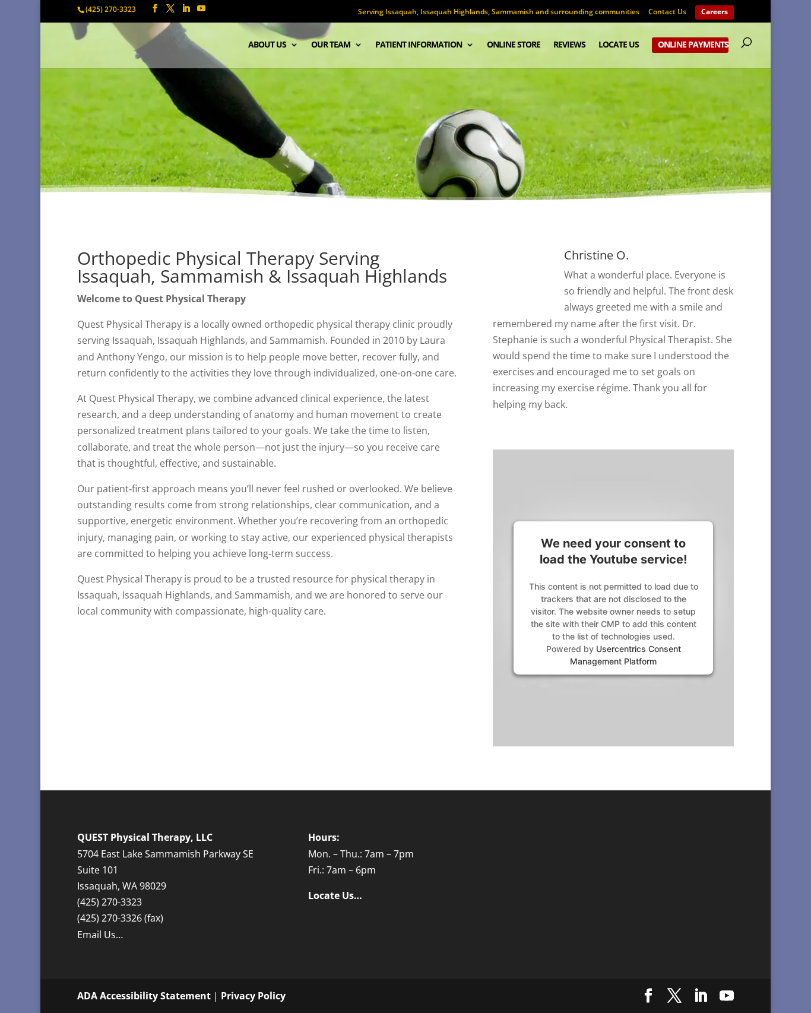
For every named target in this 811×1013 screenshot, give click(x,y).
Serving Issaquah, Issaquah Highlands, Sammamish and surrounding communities (498, 12)
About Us (267, 45)
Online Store (513, 45)
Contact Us (667, 12)
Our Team (330, 45)
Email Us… (100, 934)
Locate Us (618, 45)
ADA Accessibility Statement (144, 995)
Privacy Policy (253, 995)
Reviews (569, 45)
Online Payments (693, 45)
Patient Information (418, 45)
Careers (714, 12)
